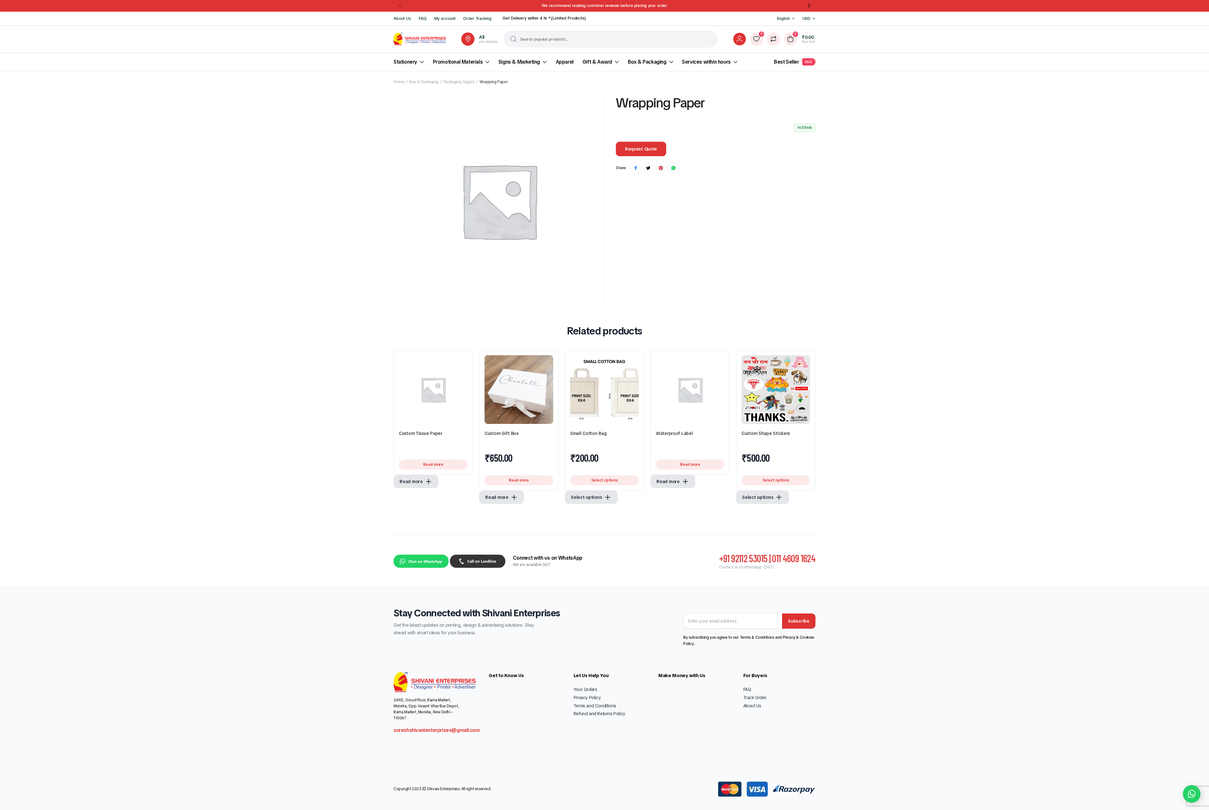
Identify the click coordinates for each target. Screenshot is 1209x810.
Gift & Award (597, 62)
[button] (400, 5)
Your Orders (585, 689)
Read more (433, 464)
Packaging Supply (459, 81)
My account (445, 18)
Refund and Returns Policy (599, 713)
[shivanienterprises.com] (420, 39)
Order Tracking (477, 18)
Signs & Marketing (519, 62)
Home (399, 81)
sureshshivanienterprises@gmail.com (437, 730)
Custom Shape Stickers (765, 433)
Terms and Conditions (595, 706)
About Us (402, 18)
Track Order (755, 697)
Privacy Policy (587, 697)
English (783, 18)
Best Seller (793, 62)
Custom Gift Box (502, 433)
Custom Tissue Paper (420, 433)
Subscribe (798, 621)
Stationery (405, 62)
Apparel (565, 62)
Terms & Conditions (757, 637)
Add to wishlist (463, 362)
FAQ (423, 18)
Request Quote (641, 149)
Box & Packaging (647, 62)
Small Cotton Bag (588, 433)
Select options (604, 480)
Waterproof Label (674, 433)
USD (807, 18)
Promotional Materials (458, 62)
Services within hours (706, 62)
